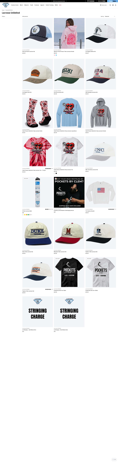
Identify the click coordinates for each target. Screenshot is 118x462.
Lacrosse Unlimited (25, 90)
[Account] (113, 5)
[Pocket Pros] (102, 1)
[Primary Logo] (5, 5)
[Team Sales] (113, 1)
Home (3, 10)
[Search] (110, 5)
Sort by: (102, 16)
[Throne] (91, 1)
